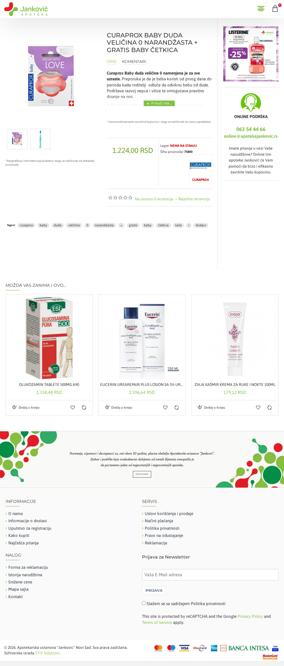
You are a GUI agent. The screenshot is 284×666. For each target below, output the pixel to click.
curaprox (26, 225)
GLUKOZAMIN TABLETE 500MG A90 (49, 384)
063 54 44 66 (250, 129)
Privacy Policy (250, 616)
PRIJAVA (154, 590)
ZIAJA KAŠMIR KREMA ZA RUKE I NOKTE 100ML (234, 384)
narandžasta (104, 225)
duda (58, 225)
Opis (111, 61)
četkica (163, 225)
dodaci (201, 225)
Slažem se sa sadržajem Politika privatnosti (186, 603)
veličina (74, 225)
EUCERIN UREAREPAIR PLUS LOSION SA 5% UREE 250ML (142, 384)
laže (178, 225)
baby (43, 225)
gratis (133, 225)
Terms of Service (157, 622)
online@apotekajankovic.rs (251, 136)
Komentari (134, 61)
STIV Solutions (47, 653)
